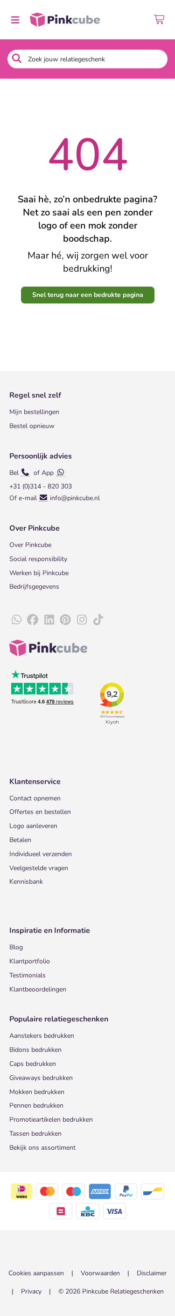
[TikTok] (98, 620)
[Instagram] (82, 620)
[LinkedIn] (49, 620)
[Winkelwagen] (160, 19)
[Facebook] (33, 620)
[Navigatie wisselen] (15, 19)
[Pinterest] (65, 620)
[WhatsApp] (16, 620)
